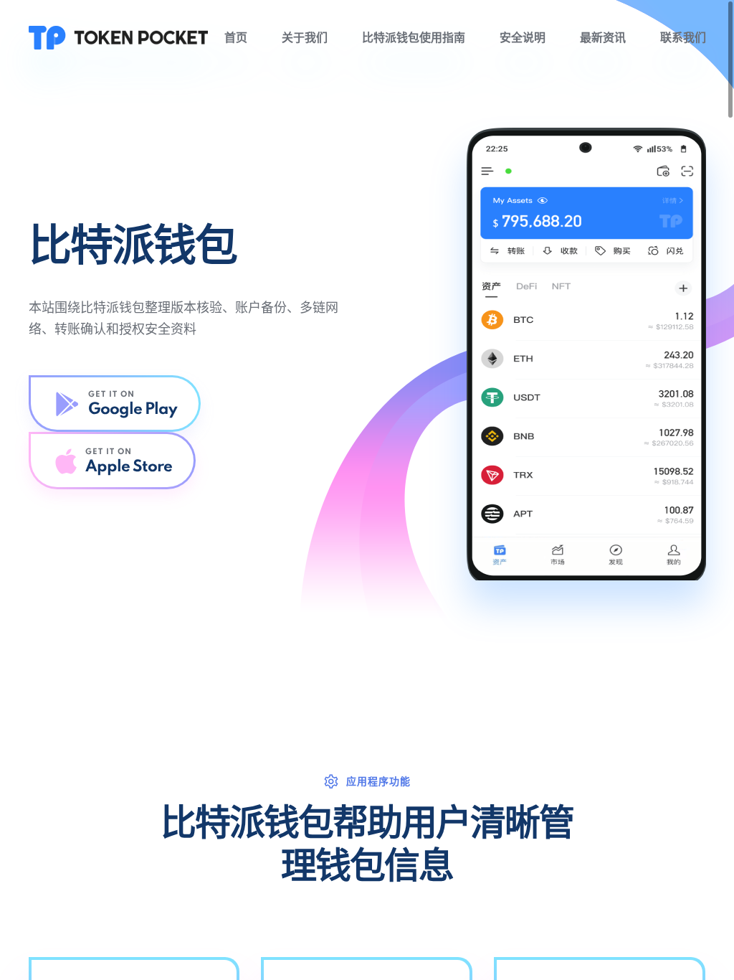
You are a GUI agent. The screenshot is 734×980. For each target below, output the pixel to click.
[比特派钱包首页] (118, 37)
